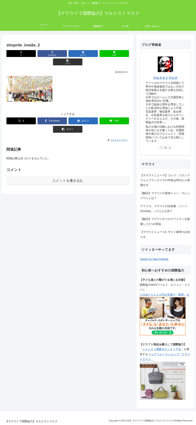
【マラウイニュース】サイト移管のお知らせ (165, 234)
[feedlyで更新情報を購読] (165, 148)
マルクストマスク (165, 78)
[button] (67, 61)
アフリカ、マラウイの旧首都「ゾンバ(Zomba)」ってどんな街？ (163, 209)
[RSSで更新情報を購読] (170, 148)
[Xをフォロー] (161, 148)
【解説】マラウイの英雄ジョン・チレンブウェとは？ (165, 196)
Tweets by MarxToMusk (154, 259)
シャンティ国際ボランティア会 (161, 349)
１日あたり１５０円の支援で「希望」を (164, 294)
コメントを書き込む (67, 180)
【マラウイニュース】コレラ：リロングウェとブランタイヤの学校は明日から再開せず (165, 180)
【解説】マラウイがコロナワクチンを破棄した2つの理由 (165, 221)
